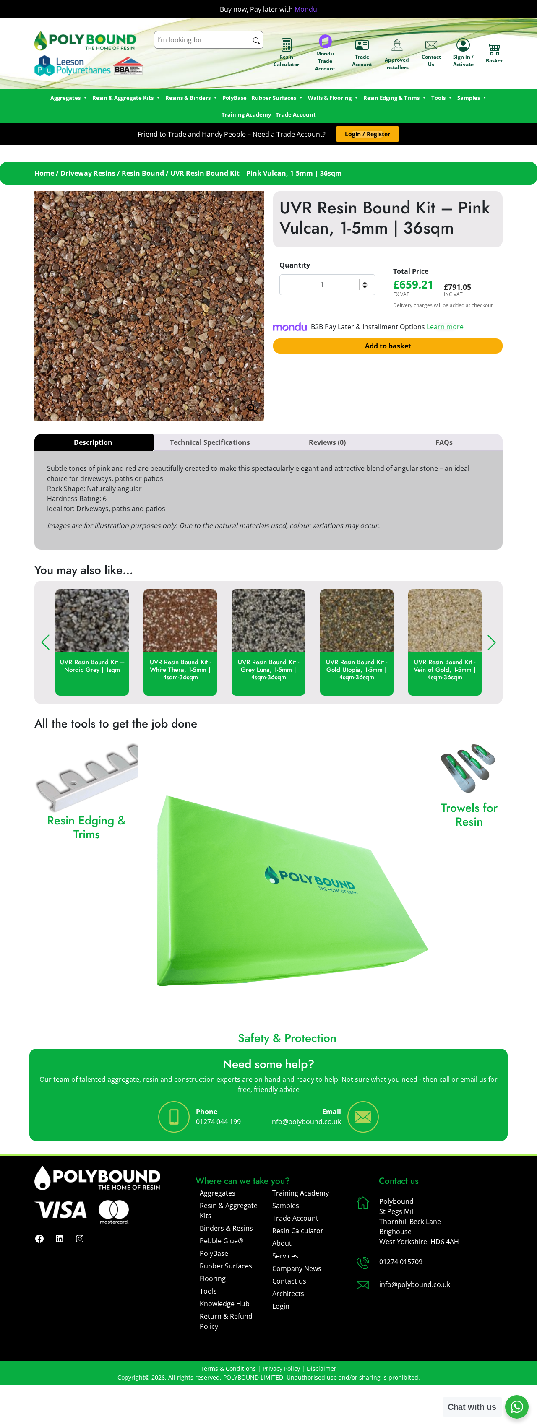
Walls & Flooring (330, 97)
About (282, 1243)
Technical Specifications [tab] (210, 442)
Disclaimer (321, 1368)
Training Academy (246, 114)
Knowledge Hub (225, 1303)
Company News (296, 1268)
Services (285, 1256)
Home (44, 173)
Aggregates (217, 1193)
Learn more (445, 326)
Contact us (289, 1281)
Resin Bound (143, 173)
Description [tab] (93, 442)
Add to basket (388, 346)
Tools (438, 97)
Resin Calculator (286, 60)
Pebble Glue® (221, 1240)
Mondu (306, 9)
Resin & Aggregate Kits (229, 1210)
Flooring (213, 1278)
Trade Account (362, 60)
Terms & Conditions (228, 1368)
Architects (288, 1293)
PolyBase (234, 97)
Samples (285, 1205)
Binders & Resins (226, 1228)
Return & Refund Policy (226, 1321)
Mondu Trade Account (325, 61)
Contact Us (431, 60)
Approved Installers (397, 63)
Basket (494, 60)
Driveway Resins (87, 173)
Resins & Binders (188, 97)
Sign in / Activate (463, 60)
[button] (367, 134)
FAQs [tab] (444, 442)
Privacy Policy (281, 1368)
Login (280, 1306)
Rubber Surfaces (273, 97)
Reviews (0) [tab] (327, 442)
